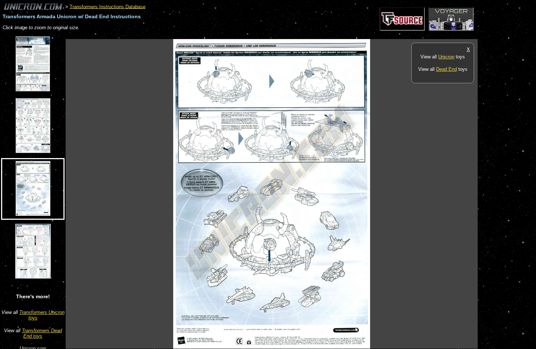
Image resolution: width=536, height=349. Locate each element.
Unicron (446, 57)
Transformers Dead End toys (42, 333)
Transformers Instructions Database (107, 6)
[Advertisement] (198, 35)
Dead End (446, 69)
